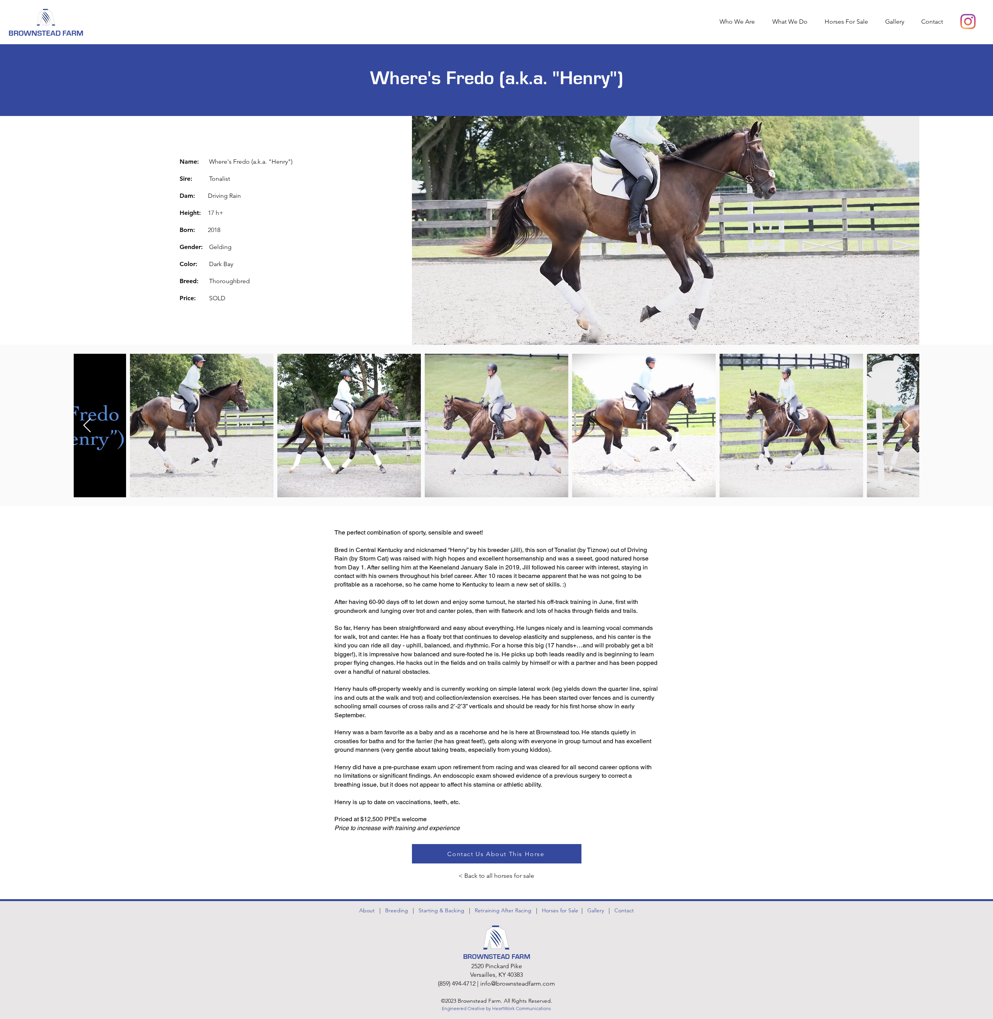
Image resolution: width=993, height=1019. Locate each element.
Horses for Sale (561, 910)
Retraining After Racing (503, 910)
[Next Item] (905, 425)
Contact (624, 910)
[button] (792, 22)
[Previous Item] (87, 425)
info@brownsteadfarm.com (517, 983)
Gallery (595, 910)
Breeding (396, 910)
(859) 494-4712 (457, 983)
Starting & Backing (441, 910)
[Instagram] (968, 21)
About (367, 910)
